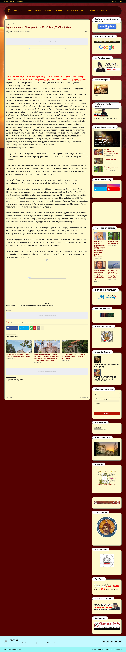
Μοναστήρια (20, 322)
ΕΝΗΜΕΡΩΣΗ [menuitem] (48, 10)
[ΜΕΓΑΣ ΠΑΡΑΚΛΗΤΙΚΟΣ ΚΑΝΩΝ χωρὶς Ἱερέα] (98, 152)
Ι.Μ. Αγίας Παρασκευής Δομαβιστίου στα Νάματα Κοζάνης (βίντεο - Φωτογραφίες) (74, 356)
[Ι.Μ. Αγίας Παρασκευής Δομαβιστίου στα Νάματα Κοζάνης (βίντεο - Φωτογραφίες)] (75, 346)
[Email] (38, 328)
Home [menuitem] (30, 10)
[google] (100, 192)
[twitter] (118, 1)
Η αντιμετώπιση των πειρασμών (111, 168)
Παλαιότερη (83, 397)
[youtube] (121, 1)
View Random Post (107, 26)
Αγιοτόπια (18, 24)
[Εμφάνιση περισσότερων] (42, 328)
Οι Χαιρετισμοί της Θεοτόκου (110, 160)
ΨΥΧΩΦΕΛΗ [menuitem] (59, 10)
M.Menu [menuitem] (37, 10)
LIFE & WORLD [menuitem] (91, 10)
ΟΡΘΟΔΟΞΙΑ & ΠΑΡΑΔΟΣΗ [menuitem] (75, 10)
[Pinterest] (34, 328)
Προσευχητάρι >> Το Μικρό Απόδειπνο (104, 141)
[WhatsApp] (31, 328)
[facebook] (113, 1)
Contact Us (109, 649)
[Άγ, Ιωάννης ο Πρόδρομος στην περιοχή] (19, 346)
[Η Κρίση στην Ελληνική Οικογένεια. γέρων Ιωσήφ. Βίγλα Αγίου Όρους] (114, 265)
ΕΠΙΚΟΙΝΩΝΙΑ (20, 1)
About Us (100, 649)
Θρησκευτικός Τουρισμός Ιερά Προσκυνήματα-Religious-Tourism (30, 305)
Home (94, 649)
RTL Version (118, 649)
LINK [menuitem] (101, 10)
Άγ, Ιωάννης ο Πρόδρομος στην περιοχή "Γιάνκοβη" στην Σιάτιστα (18, 355)
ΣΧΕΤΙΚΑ (12, 1)
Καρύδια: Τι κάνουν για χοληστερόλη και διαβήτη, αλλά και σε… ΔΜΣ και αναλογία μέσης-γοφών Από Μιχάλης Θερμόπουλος (99, 249)
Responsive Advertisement (47, 42)
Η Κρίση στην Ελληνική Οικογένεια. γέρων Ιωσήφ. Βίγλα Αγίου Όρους (114, 274)
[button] (107, 10)
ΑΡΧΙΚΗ (6, 1)
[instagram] (115, 1)
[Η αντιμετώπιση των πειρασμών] (98, 169)
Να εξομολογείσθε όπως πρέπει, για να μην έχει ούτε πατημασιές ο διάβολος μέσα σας (100, 275)
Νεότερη (9, 397)
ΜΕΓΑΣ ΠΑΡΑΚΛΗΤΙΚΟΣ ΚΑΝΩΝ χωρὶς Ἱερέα (111, 151)
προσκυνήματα (29, 322)
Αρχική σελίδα (10, 24)
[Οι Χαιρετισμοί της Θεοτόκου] (98, 161)
